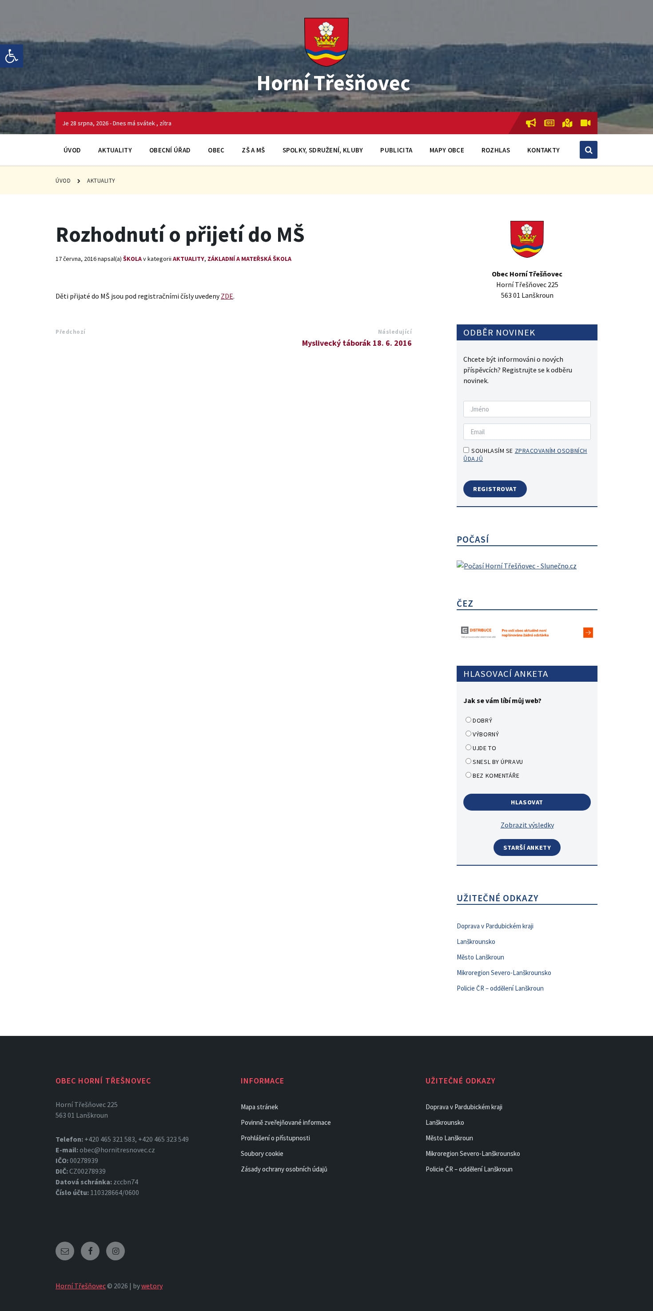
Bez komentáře (496, 775)
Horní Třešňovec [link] (333, 82)
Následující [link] (395, 332)
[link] (11, 56)
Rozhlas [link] (496, 150)
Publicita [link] (396, 150)
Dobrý (482, 720)
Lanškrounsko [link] (476, 941)
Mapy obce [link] (447, 150)
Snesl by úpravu (498, 762)
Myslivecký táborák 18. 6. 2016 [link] (357, 343)
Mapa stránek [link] (259, 1107)
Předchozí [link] (71, 332)
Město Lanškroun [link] (480, 957)
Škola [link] (132, 259)
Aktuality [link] (115, 150)
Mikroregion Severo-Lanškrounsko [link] (504, 972)
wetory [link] (152, 1285)
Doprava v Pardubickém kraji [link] (495, 926)
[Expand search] (588, 150)
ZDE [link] (227, 296)
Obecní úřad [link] (170, 150)
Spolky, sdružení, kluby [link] (323, 150)
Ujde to (484, 748)
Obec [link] (216, 150)
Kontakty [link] (543, 150)
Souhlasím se (525, 455)
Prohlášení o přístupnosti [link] (275, 1138)
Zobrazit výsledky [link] (527, 824)
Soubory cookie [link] (262, 1153)
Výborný (486, 734)
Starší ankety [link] (527, 847)
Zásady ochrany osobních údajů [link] (284, 1169)
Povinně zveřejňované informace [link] (286, 1122)
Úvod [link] (72, 150)
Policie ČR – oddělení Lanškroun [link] (500, 988)
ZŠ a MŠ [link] (253, 150)
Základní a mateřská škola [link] (249, 259)
